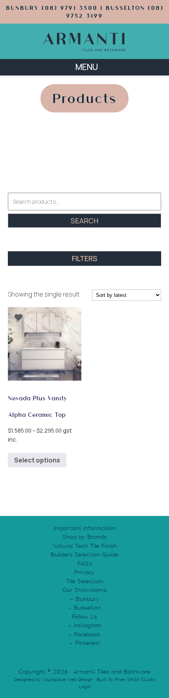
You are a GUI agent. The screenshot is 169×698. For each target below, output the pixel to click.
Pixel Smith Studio (135, 679)
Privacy (84, 572)
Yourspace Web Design (67, 679)
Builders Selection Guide (84, 554)
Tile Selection (84, 581)
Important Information (85, 528)
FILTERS (84, 258)
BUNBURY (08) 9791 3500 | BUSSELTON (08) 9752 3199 (84, 12)
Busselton (87, 607)
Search (84, 220)
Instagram (87, 625)
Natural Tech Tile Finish (85, 546)
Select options (37, 460)
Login (85, 686)
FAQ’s (84, 563)
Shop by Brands (84, 537)
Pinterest (87, 643)
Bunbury (87, 599)
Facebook (87, 634)
